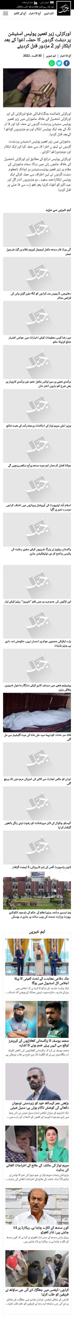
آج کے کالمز (20, 13)
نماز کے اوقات (27, 3)
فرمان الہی (44, 3)
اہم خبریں (51, 56)
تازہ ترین (48, 13)
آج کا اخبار (35, 13)
